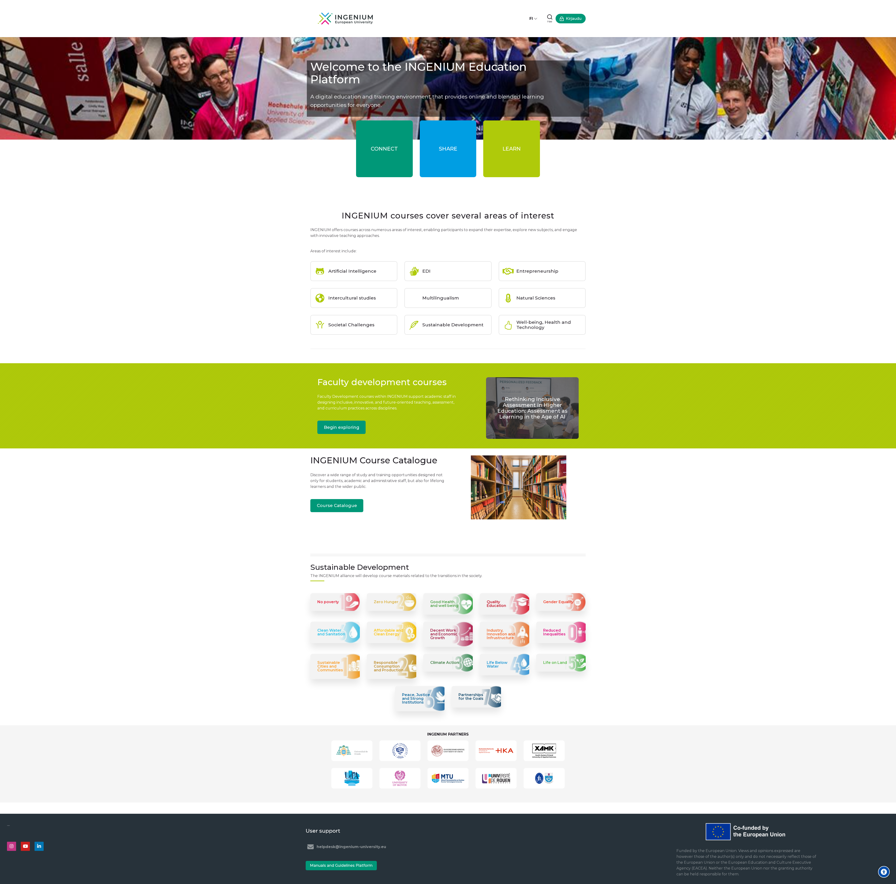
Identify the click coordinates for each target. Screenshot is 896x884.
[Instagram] (11, 846)
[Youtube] (25, 846)
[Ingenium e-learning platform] (345, 18)
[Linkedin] (39, 846)
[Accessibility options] (884, 872)
